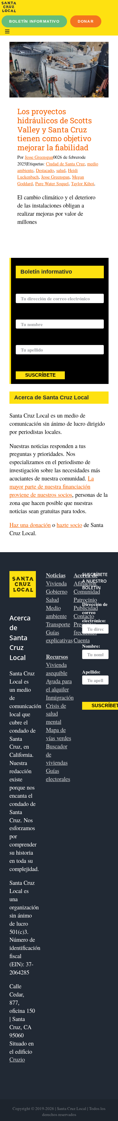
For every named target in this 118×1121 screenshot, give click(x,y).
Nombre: (25, 315)
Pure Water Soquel (52, 183)
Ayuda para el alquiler (59, 685)
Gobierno (56, 591)
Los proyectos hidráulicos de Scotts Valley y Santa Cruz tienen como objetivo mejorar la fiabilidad (54, 129)
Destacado (45, 170)
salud (60, 170)
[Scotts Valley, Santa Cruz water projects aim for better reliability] (59, 69)
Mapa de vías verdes (58, 734)
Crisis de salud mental (56, 714)
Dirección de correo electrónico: (48, 289)
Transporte (58, 624)
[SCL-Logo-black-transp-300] (9, 4)
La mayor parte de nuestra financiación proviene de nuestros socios (51, 486)
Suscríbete (40, 375)
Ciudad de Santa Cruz (65, 164)
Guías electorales (58, 775)
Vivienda (56, 583)
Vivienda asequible (56, 669)
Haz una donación (30, 525)
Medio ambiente (56, 612)
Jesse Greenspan (39, 157)
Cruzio (17, 1059)
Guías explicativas (59, 636)
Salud (52, 599)
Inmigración (60, 697)
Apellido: (25, 341)
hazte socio (69, 525)
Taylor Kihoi (82, 183)
